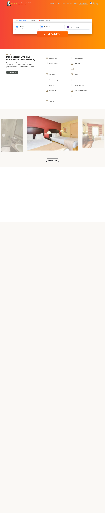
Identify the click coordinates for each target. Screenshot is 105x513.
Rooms (48, 257)
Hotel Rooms (55, 3)
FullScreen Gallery (52, 160)
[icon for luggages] (91, 3)
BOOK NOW (84, 3)
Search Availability (52, 34)
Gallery (76, 3)
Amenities (70, 3)
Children (84, 257)
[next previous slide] (2, 135)
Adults (66, 257)
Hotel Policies (63, 3)
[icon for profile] (97, 3)
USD (94, 3)
